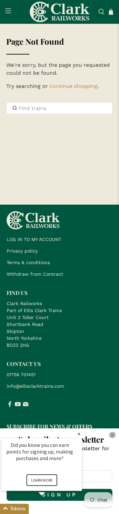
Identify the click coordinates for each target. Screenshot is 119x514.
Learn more (42, 480)
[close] (112, 435)
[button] (49, 509)
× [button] (79, 434)
